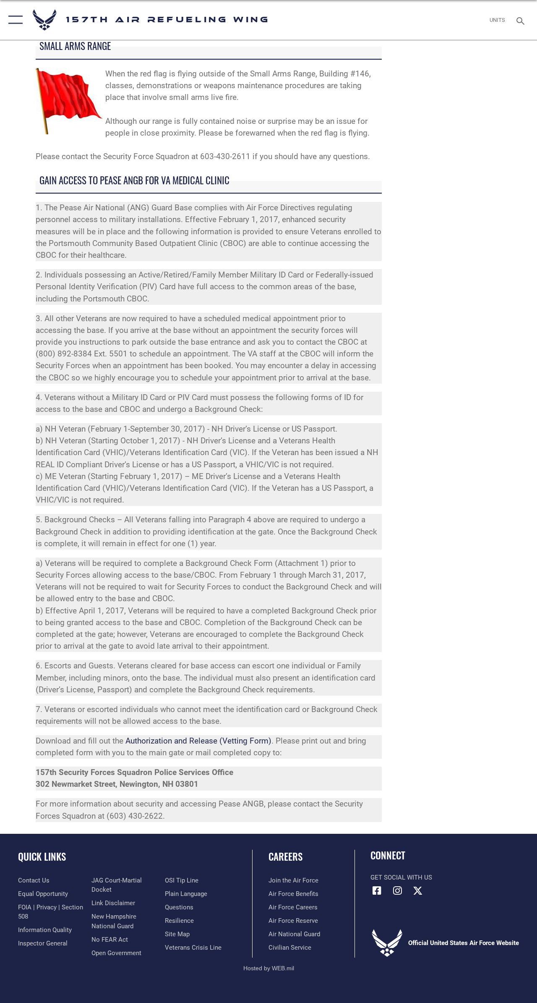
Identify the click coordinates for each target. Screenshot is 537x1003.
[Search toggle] (522, 20)
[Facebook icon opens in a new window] (376, 890)
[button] (13, 20)
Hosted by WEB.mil (268, 968)
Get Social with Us (401, 877)
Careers (285, 857)
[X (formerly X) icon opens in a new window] (418, 890)
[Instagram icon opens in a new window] (397, 890)
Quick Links (42, 857)
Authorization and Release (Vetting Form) (198, 741)
